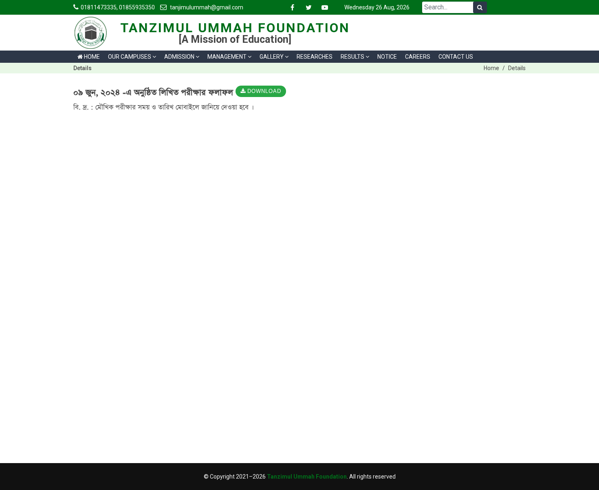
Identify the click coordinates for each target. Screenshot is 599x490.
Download (263, 91)
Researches (315, 56)
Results (352, 56)
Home (91, 56)
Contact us (455, 56)
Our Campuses (129, 56)
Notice (387, 56)
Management (227, 56)
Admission (179, 56)
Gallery (272, 56)
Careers (417, 56)
